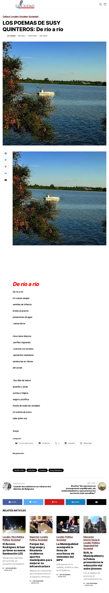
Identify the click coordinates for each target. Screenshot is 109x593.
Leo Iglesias (11, 568)
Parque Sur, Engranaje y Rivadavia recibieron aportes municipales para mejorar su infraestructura (41, 555)
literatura (31, 470)
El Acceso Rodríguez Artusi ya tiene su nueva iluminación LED (14, 548)
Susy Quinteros (56, 470)
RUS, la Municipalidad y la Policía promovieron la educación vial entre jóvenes (93, 560)
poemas (42, 470)
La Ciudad (11, 36)
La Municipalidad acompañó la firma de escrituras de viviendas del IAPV (67, 552)
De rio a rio (19, 470)
